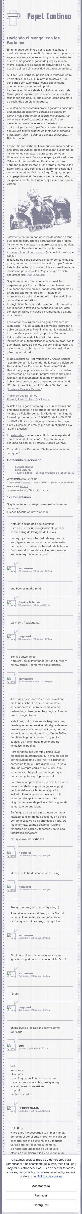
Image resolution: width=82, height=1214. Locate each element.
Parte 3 (33, 399)
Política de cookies (50, 1176)
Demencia (26, 482)
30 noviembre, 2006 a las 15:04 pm (35, 681)
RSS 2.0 (24, 486)
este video (17, 435)
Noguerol (25, 852)
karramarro (26, 568)
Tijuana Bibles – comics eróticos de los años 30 (44, 472)
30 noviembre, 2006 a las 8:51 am (35, 605)
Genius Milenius (30, 602)
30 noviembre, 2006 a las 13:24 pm (35, 639)
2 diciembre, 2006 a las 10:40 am (34, 976)
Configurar (41, 1205)
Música (36, 482)
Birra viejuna (23, 469)
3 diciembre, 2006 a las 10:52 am (34, 1010)
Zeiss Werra (42, 759)
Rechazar (41, 1195)
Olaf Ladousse (35, 274)
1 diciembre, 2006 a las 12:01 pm (34, 855)
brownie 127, (48, 767)
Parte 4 (45, 399)
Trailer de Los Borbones (22, 395)
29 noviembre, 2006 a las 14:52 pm (35, 571)
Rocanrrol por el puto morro (26, 252)
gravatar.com (39, 511)
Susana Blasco (24, 466)
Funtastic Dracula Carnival (24, 389)
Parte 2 (22, 399)
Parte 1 (11, 399)
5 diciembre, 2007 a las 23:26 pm (34, 1111)
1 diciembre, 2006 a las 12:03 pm (34, 938)
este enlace (32, 288)
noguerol (25, 636)
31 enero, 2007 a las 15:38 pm (33, 1048)
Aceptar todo (41, 1186)
